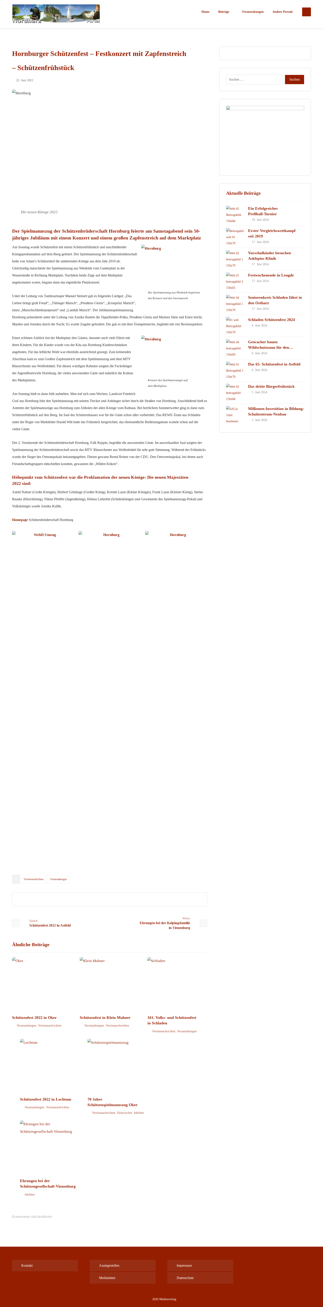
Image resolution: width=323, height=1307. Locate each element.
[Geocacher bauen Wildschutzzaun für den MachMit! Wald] (235, 348)
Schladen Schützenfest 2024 (271, 319)
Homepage (20, 520)
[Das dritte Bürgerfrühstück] (235, 392)
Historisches (124, 1112)
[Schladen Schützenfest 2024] (235, 326)
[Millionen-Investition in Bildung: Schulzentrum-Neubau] (235, 415)
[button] (306, 11)
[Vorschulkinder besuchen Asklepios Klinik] (235, 259)
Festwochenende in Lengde (271, 275)
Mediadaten (107, 1278)
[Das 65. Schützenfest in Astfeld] (235, 370)
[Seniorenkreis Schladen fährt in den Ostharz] (235, 303)
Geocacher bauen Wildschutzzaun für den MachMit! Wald (268, 347)
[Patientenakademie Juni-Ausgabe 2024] (265, 137)
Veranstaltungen (58, 879)
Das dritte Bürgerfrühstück (271, 386)
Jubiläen (139, 1112)
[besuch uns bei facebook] (278, 1263)
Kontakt (27, 1265)
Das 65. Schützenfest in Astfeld (274, 364)
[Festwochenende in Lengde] (235, 281)
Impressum (184, 1265)
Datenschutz (185, 1278)
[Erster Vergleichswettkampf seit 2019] (235, 237)
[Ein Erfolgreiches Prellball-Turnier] (235, 214)
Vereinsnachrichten (34, 879)
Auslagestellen (109, 1265)
